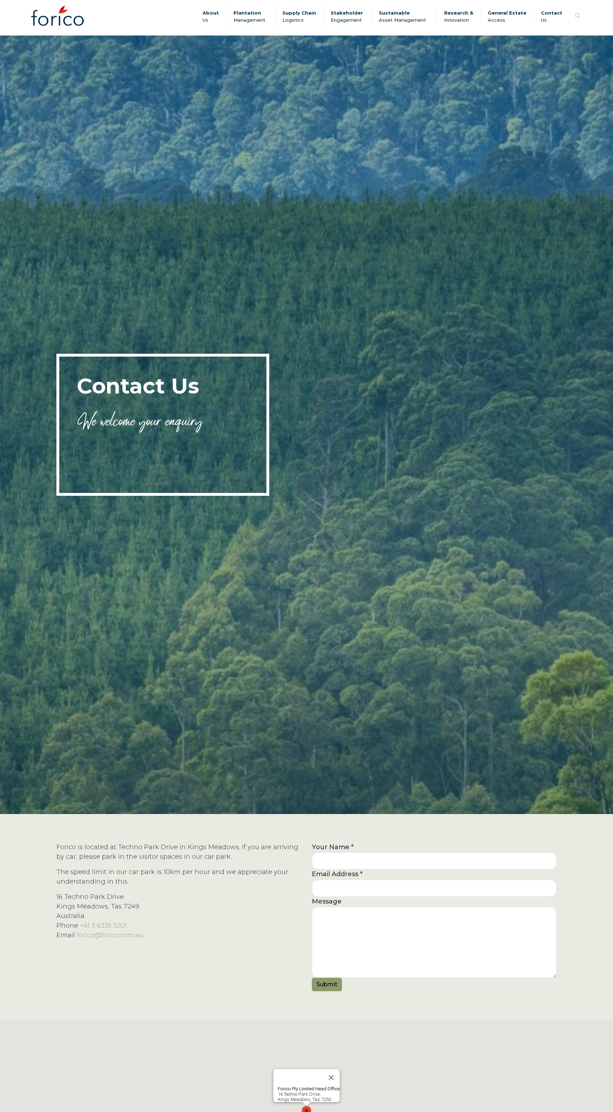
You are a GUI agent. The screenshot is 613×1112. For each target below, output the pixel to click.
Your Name (333, 847)
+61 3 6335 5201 (103, 925)
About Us (211, 16)
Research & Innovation (458, 16)
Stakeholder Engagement (347, 16)
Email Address (337, 874)
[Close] (331, 1077)
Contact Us (551, 16)
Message (327, 901)
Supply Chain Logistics (299, 16)
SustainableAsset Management (402, 16)
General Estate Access (507, 16)
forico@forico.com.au (110, 935)
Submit (326, 984)
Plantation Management (249, 16)
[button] (577, 16)
